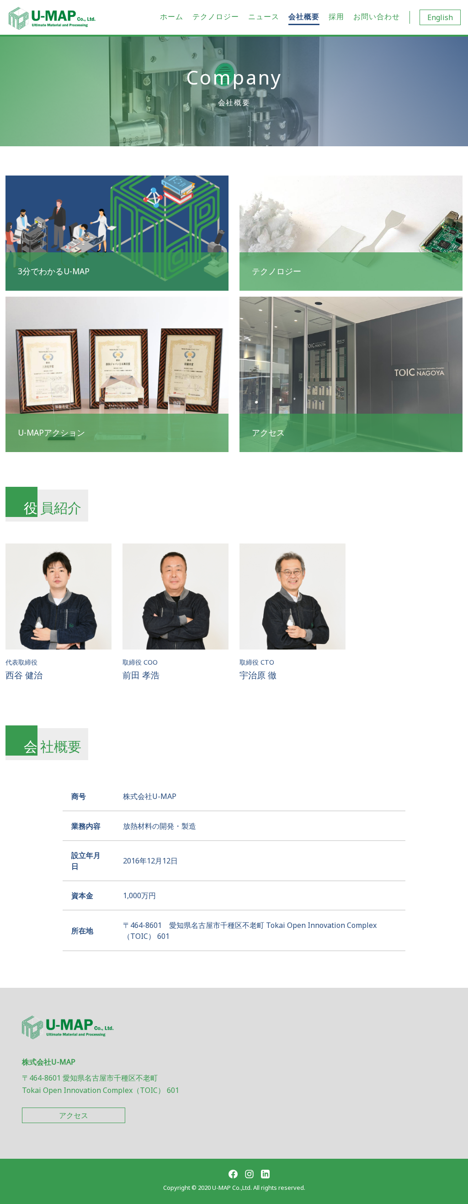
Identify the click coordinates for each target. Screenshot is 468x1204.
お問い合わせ (376, 16)
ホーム (171, 16)
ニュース (263, 16)
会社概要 (303, 16)
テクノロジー (215, 16)
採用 (336, 16)
